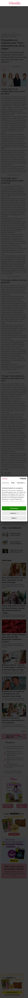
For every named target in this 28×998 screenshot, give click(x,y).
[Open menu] (3, 3)
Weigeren (14, 518)
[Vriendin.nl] (15, 3)
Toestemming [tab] (5, 482)
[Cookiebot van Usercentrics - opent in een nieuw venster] (20, 479)
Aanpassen (13, 513)
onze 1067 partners (10, 490)
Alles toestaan (14, 508)
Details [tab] (13, 482)
